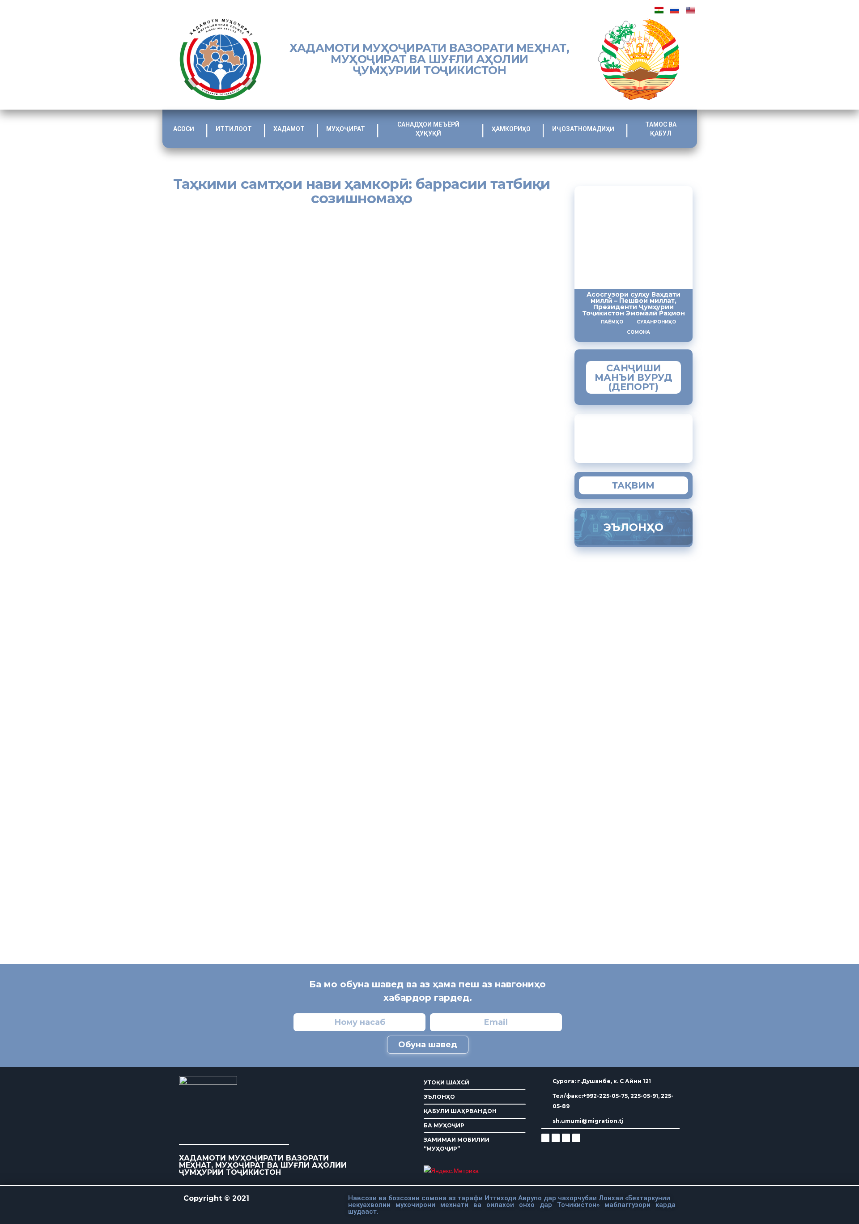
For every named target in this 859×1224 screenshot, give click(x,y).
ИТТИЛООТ (234, 128)
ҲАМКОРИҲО (511, 128)
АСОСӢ (183, 128)
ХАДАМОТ (289, 128)
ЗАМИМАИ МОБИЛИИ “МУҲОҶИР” (456, 1144)
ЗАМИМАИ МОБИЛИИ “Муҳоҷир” (651, 436)
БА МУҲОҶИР (444, 1125)
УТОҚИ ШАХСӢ (446, 1082)
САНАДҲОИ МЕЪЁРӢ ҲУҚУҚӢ (428, 129)
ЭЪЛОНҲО (439, 1096)
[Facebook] (556, 1138)
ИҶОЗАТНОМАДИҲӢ (583, 128)
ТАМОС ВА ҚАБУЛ (660, 129)
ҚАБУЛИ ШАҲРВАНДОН (460, 1111)
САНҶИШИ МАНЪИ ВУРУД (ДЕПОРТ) (633, 377)
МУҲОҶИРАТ (345, 128)
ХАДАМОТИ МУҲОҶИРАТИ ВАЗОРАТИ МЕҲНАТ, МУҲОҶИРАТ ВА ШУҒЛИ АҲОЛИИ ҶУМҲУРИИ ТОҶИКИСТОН (429, 59)
